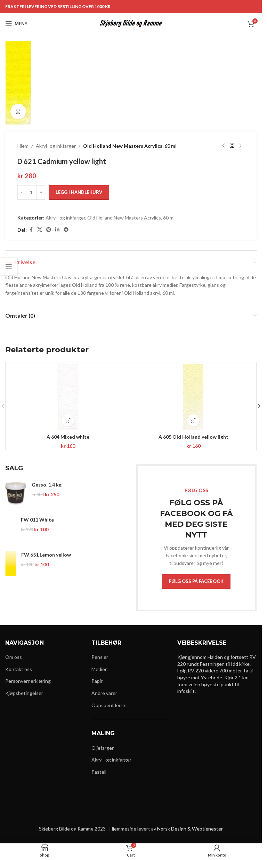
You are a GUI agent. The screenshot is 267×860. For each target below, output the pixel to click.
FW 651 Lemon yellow (46, 555)
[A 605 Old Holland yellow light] (193, 397)
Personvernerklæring (28, 681)
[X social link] (39, 229)
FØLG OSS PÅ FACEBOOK (196, 581)
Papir (97, 681)
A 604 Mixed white (68, 437)
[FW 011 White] (10, 528)
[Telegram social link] (66, 229)
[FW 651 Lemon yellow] (10, 563)
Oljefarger (102, 748)
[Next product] (240, 146)
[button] (68, 420)
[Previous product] (223, 146)
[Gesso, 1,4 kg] (15, 493)
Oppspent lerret (109, 705)
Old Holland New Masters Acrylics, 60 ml (130, 146)
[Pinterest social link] (48, 229)
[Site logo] (131, 23)
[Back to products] (232, 146)
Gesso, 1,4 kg (47, 485)
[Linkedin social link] (57, 229)
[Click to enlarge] (18, 111)
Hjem (23, 146)
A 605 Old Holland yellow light (193, 437)
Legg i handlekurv (79, 192)
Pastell (98, 772)
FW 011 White (37, 520)
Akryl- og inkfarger (56, 146)
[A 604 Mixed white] (68, 397)
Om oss (13, 657)
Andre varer (104, 693)
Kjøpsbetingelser (24, 693)
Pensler (99, 657)
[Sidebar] (8, 266)
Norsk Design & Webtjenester (190, 829)
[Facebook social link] (31, 229)
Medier (99, 669)
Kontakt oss (18, 669)
